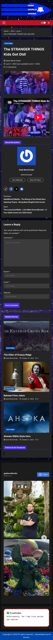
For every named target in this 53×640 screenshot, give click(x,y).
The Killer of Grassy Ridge (18, 354)
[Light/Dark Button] (43, 23)
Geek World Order (13, 60)
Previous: (25, 199)
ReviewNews (40, 634)
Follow (44, 474)
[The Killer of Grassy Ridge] (26, 336)
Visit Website (17, 180)
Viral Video (8, 43)
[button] (4, 22)
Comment (8, 237)
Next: (25, 210)
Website (7, 292)
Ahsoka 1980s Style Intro (17, 436)
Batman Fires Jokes (14, 395)
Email (7, 282)
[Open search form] (49, 22)
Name (7, 271)
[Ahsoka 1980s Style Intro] (26, 418)
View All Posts (35, 180)
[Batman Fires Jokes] (26, 377)
